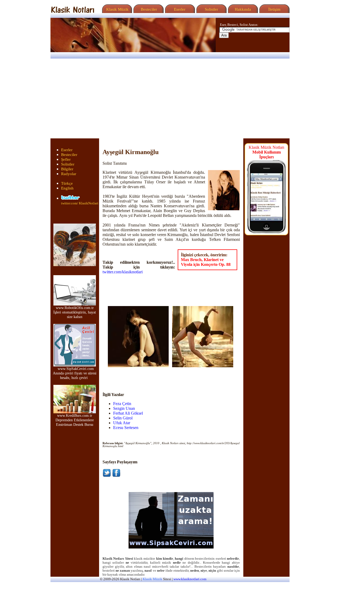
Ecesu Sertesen (125, 427)
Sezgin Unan (124, 408)
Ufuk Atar (121, 422)
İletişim (273, 9)
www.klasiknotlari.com (189, 579)
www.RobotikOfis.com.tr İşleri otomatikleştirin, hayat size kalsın (74, 312)
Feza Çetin (122, 403)
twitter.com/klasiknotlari (123, 272)
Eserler (179, 9)
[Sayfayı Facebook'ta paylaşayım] (116, 475)
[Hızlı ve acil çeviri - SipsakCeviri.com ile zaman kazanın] (171, 547)
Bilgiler (67, 169)
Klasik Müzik (116, 9)
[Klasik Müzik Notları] (72, 11)
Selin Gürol (123, 418)
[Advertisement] (170, 98)
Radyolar (68, 174)
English (67, 188)
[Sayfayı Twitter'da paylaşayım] (107, 475)
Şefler (66, 159)
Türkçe (67, 183)
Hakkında (242, 9)
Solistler (211, 9)
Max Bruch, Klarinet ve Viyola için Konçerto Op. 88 (206, 262)
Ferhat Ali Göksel (128, 413)
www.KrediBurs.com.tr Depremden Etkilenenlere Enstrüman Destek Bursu (75, 420)
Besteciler (148, 9)
